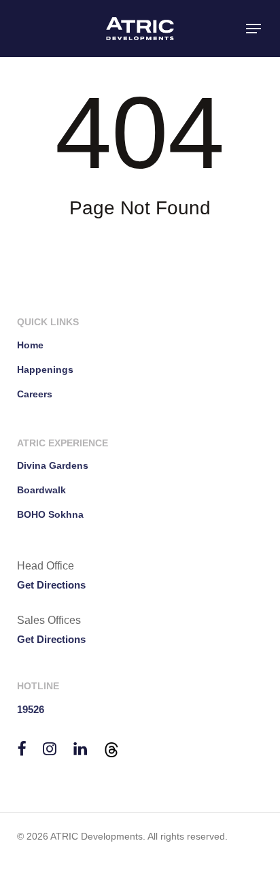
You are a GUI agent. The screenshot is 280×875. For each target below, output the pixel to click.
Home (30, 345)
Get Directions (51, 585)
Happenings (45, 369)
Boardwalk (41, 489)
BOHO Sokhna (50, 514)
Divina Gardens (52, 465)
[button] (253, 28)
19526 (30, 709)
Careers (34, 394)
